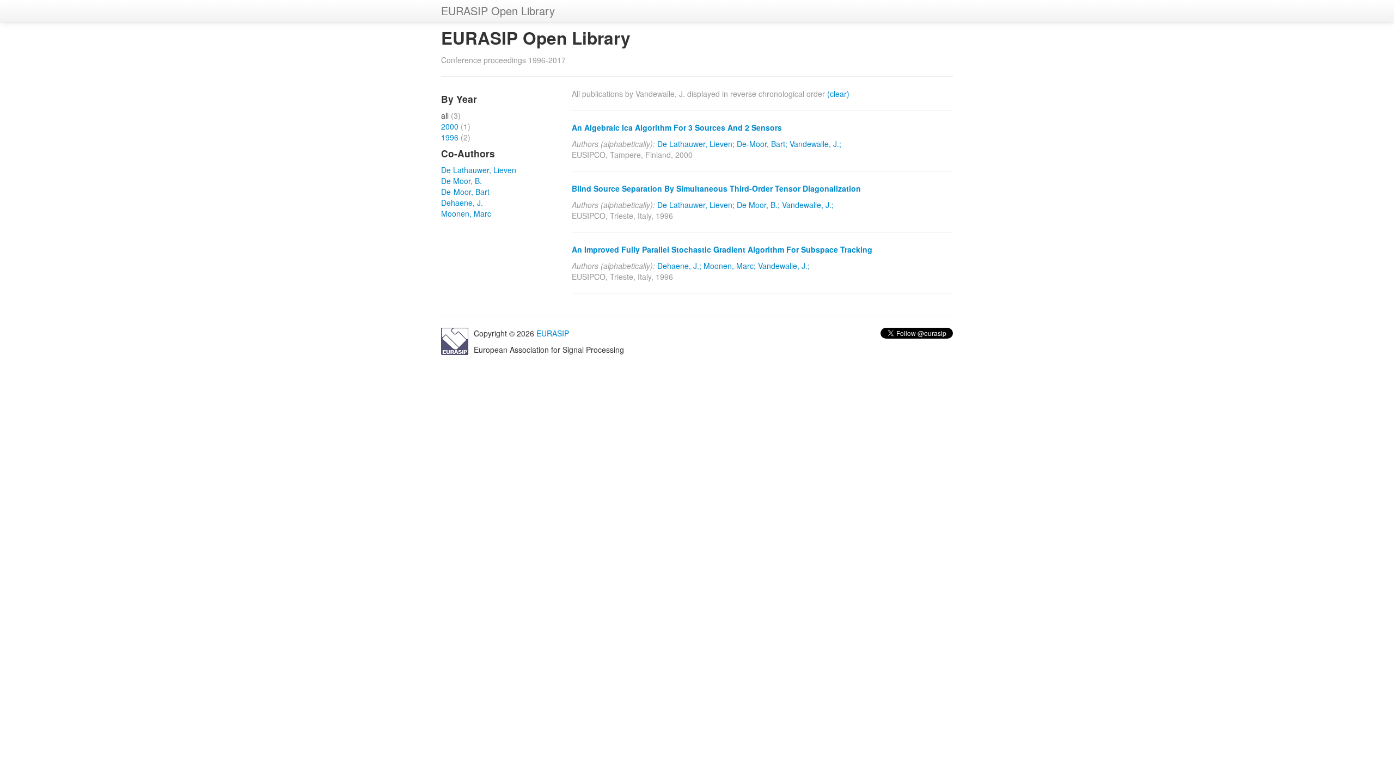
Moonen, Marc (466, 213)
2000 (449, 126)
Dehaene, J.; (679, 265)
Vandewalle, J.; (815, 143)
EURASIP (552, 333)
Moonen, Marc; (730, 265)
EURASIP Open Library (498, 11)
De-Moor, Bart (465, 191)
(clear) (838, 93)
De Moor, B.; (758, 204)
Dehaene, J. (462, 202)
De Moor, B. (461, 180)
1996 (449, 137)
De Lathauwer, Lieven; (696, 143)
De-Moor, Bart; (762, 143)
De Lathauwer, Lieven (478, 169)
